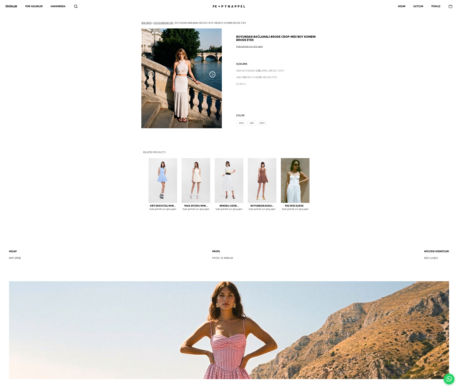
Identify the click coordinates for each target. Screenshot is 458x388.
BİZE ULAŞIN (431, 258)
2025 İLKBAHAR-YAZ (163, 23)
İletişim (418, 6)
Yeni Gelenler (34, 6)
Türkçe (435, 6)
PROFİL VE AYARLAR (222, 258)
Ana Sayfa (146, 23)
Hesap (402, 6)
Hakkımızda (58, 6)
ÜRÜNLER (11, 6)
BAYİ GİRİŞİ (15, 258)
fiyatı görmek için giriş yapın (249, 46)
